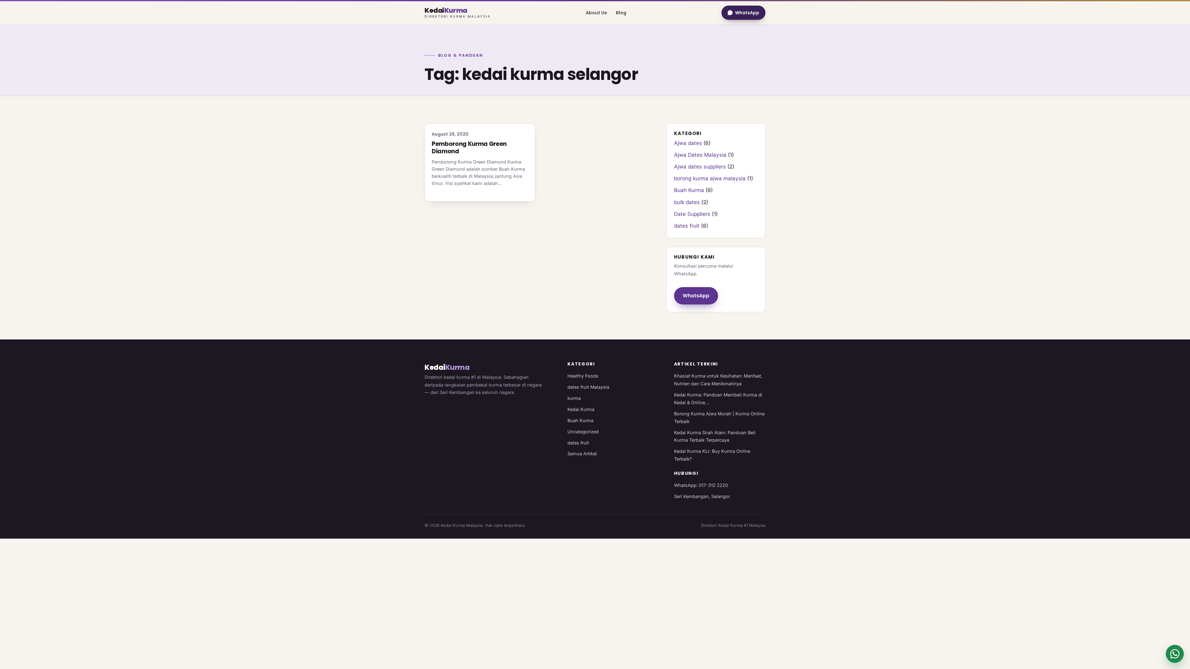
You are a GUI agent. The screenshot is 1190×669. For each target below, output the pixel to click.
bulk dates (687, 202)
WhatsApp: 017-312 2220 (701, 485)
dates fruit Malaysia (588, 387)
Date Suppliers (692, 214)
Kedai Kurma (580, 409)
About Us (596, 13)
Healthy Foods (582, 375)
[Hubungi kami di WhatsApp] (1175, 654)
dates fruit (686, 226)
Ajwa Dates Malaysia (700, 155)
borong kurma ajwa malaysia (710, 178)
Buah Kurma (689, 190)
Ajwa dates (688, 143)
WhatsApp (747, 13)
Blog (621, 13)
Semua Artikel (582, 453)
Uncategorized (583, 431)
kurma (574, 398)
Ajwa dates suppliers (700, 167)
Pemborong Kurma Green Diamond (469, 147)
